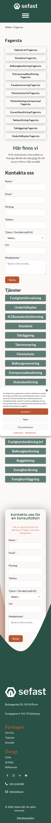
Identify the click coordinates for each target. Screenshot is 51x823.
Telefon (9, 219)
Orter (8, 27)
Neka (25, 419)
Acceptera (25, 411)
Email (9, 194)
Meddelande (13, 257)
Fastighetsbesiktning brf (25, 442)
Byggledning (25, 460)
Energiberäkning (25, 470)
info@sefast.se (16, 791)
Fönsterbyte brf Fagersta (25, 93)
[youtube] (26, 775)
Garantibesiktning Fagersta (25, 112)
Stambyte (25, 326)
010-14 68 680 (16, 783)
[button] (46, 390)
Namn (9, 181)
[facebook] (7, 775)
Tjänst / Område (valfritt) (19, 232)
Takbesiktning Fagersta (25, 120)
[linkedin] (20, 775)
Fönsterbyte (25, 354)
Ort (7, 245)
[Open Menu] (25, 15)
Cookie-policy (18, 432)
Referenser (11, 767)
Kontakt (9, 742)
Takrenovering (25, 345)
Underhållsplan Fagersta (25, 136)
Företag (9, 206)
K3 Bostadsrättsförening (25, 317)
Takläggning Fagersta (25, 128)
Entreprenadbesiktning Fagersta (25, 76)
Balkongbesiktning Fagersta (25, 65)
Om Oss (9, 732)
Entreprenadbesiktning (25, 373)
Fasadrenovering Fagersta (25, 85)
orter (34, 158)
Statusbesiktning (25, 382)
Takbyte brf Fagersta (25, 50)
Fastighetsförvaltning (25, 298)
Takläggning (25, 335)
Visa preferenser (25, 427)
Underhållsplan (26, 307)
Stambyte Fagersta (25, 58)
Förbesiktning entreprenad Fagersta (25, 103)
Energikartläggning (25, 479)
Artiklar (9, 762)
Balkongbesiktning (25, 451)
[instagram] (13, 775)
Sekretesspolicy (30, 432)
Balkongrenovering (25, 363)
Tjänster (9, 737)
